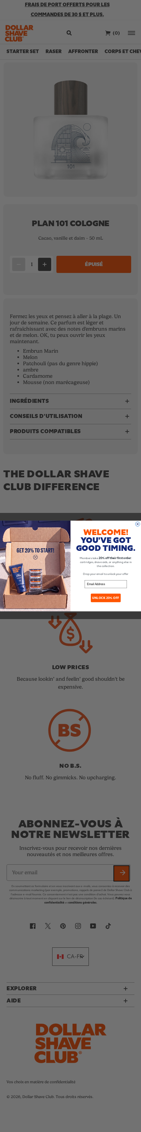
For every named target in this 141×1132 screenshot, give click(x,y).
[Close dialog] (137, 524)
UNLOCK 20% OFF (105, 598)
